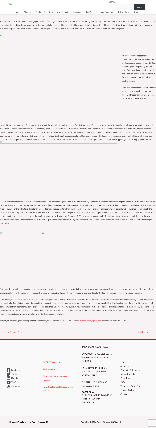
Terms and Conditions (104, 12)
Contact (137, 12)
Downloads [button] (77, 12)
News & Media (63, 12)
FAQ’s (89, 12)
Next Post (143, 332)
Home (17, 12)
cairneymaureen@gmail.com (89, 320)
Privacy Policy (124, 12)
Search (112, 2)
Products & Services (44, 12)
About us (28, 12)
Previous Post (14, 332)
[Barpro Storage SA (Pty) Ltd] (21, 5)
